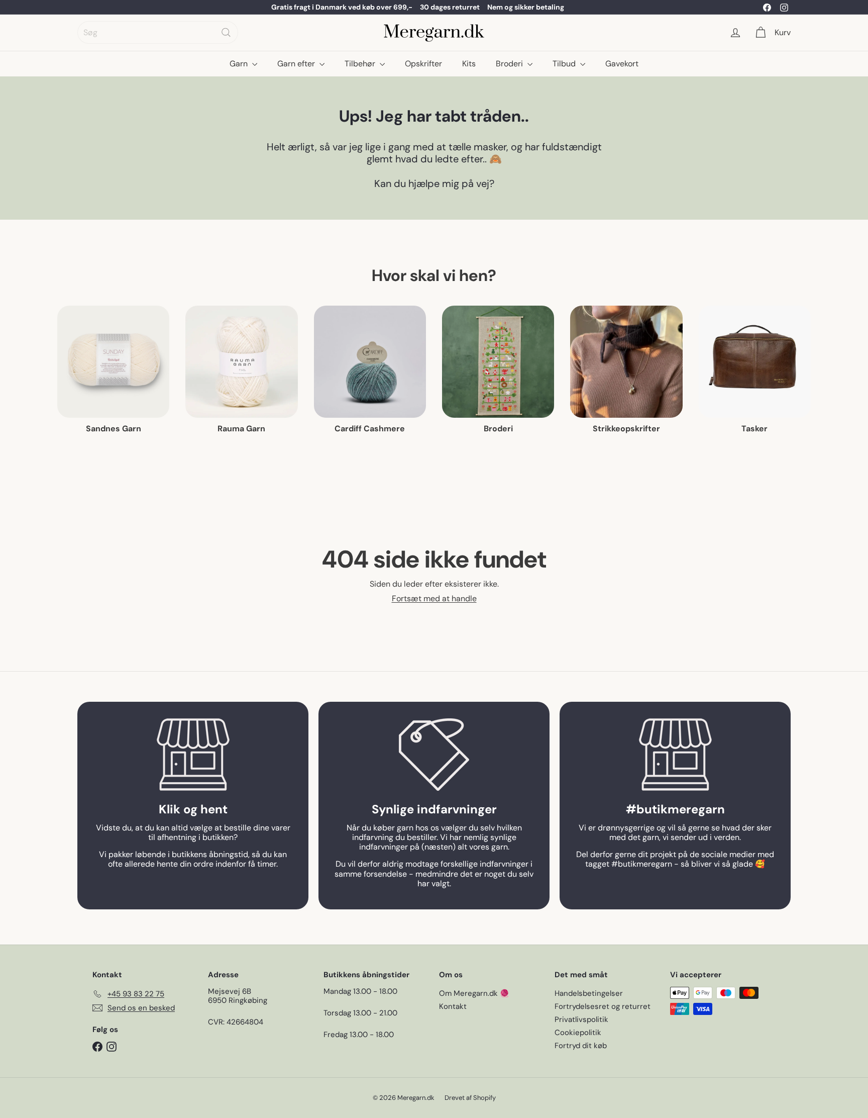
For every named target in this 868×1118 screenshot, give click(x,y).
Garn (240, 63)
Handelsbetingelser (589, 993)
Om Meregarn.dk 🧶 (474, 993)
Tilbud (565, 63)
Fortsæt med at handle (434, 598)
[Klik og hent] (192, 754)
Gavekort (621, 63)
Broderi (510, 63)
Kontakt (453, 1006)
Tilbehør (361, 63)
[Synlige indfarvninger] (434, 754)
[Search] (226, 32)
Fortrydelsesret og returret (602, 1006)
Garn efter (297, 63)
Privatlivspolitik (581, 1019)
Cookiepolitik (578, 1033)
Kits (469, 63)
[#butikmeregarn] (675, 754)
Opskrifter (423, 63)
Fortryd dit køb (581, 1046)
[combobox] (157, 32)
